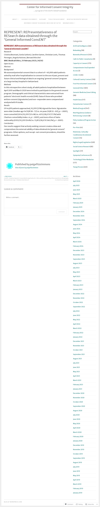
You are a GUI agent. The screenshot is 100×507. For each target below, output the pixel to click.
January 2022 (77, 337)
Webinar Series (68, 23)
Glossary (42, 19)
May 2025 (76, 194)
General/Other (78, 88)
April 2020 (76, 428)
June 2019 (76, 471)
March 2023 (77, 281)
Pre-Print (76, 127)
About (14, 19)
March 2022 (77, 328)
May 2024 (76, 233)
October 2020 (78, 402)
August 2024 (77, 224)
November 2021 (78, 346)
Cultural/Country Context (82, 79)
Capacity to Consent (80, 63)
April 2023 (76, 276)
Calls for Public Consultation (83, 59)
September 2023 (79, 259)
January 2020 (77, 441)
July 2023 (76, 268)
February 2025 (78, 203)
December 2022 (78, 294)
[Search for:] (82, 32)
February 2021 (78, 385)
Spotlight (76, 151)
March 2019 (77, 484)
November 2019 (78, 449)
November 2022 (78, 298)
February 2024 (78, 246)
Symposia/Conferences (81, 155)
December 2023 (78, 250)
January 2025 (77, 207)
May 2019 (76, 475)
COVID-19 (76, 75)
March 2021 (77, 380)
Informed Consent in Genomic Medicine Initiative (42, 23)
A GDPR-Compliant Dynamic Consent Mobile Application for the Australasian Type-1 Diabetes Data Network (20, 178)
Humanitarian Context (81, 104)
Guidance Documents (29, 19)
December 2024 (78, 211)
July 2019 (76, 467)
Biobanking (77, 50)
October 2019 (78, 454)
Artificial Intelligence (80, 46)
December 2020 (78, 393)
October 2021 (78, 350)
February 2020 (78, 436)
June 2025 (76, 190)
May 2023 (76, 272)
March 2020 (77, 432)
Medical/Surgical (79, 108)
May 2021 (76, 372)
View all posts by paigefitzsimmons (26, 168)
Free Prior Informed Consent (83, 84)
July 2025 (76, 185)
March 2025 (77, 198)
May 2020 (76, 424)
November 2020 (78, 398)
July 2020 (76, 415)
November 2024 (78, 216)
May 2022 (76, 320)
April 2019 (76, 480)
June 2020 (76, 419)
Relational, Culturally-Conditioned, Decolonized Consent (82, 135)
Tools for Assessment (56, 19)
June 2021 (76, 367)
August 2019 (77, 462)
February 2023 (78, 285)
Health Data (77, 100)
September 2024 (79, 220)
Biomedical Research (80, 55)
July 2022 (76, 311)
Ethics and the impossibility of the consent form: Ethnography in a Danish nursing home (52, 178)
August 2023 (77, 263)
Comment (61, 212)
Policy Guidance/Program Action (84, 120)
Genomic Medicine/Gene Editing (84, 92)
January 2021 (77, 389)
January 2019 (77, 493)
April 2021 (76, 376)
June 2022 (76, 315)
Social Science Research (81, 147)
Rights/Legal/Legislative (82, 142)
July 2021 (76, 363)
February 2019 (78, 488)
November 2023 (78, 255)
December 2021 (78, 341)
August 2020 (77, 411)
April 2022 (76, 324)
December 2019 (78, 445)
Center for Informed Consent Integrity (50, 7)
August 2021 (77, 359)
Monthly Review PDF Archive (77, 19)
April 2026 (76, 181)
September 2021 (79, 354)
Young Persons (78, 167)
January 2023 (77, 289)
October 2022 (78, 302)
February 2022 (78, 333)
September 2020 (79, 406)
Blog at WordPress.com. (13, 502)
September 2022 (79, 307)
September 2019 (79, 458)
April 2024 (76, 237)
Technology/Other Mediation (83, 159)
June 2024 (76, 229)
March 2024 (77, 242)
